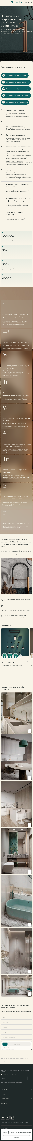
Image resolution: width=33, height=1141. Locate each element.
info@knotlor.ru (4, 1108)
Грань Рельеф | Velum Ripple (17, 990)
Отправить (16, 1054)
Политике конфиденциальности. (15, 1133)
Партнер (14, 1074)
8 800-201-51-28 (5, 1106)
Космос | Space (8, 662)
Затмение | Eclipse (14, 921)
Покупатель (5, 1074)
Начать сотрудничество (16, 39)
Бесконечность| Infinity (16, 774)
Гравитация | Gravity (15, 868)
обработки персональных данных (15, 1083)
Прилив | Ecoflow (14, 727)
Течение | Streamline (15, 821)
